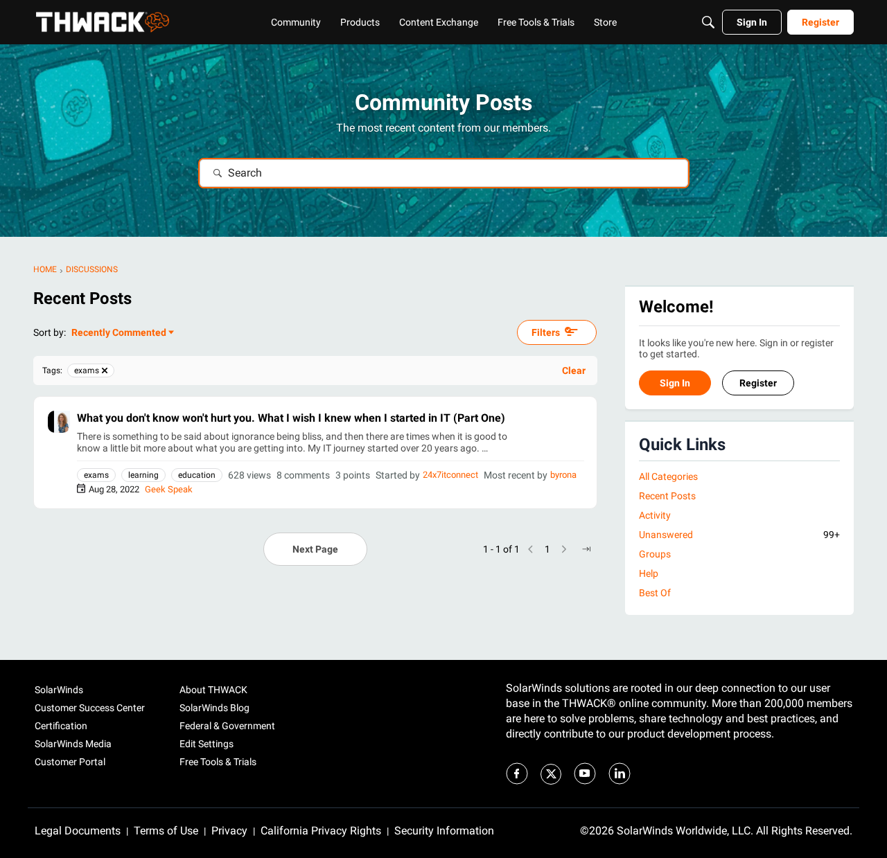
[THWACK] (102, 22)
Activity (655, 515)
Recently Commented (118, 333)
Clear (574, 370)
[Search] (708, 22)
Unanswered (739, 534)
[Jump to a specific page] (586, 549)
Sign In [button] (675, 383)
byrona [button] (563, 475)
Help (648, 574)
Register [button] (758, 383)
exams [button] (96, 475)
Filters (546, 332)
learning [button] (143, 475)
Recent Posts (667, 495)
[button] (59, 422)
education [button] (197, 475)
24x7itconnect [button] (450, 475)
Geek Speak (169, 489)
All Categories (668, 476)
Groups (655, 554)
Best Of (655, 593)
